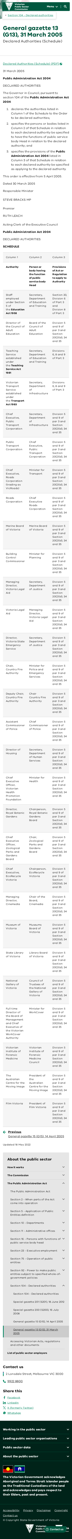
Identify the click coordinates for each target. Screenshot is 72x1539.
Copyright (61, 1510)
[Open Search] (65, 6)
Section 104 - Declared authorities (30, 15)
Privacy (28, 1510)
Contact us (10, 1515)
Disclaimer (44, 1510)
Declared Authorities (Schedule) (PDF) (31, 64)
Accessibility (11, 1510)
